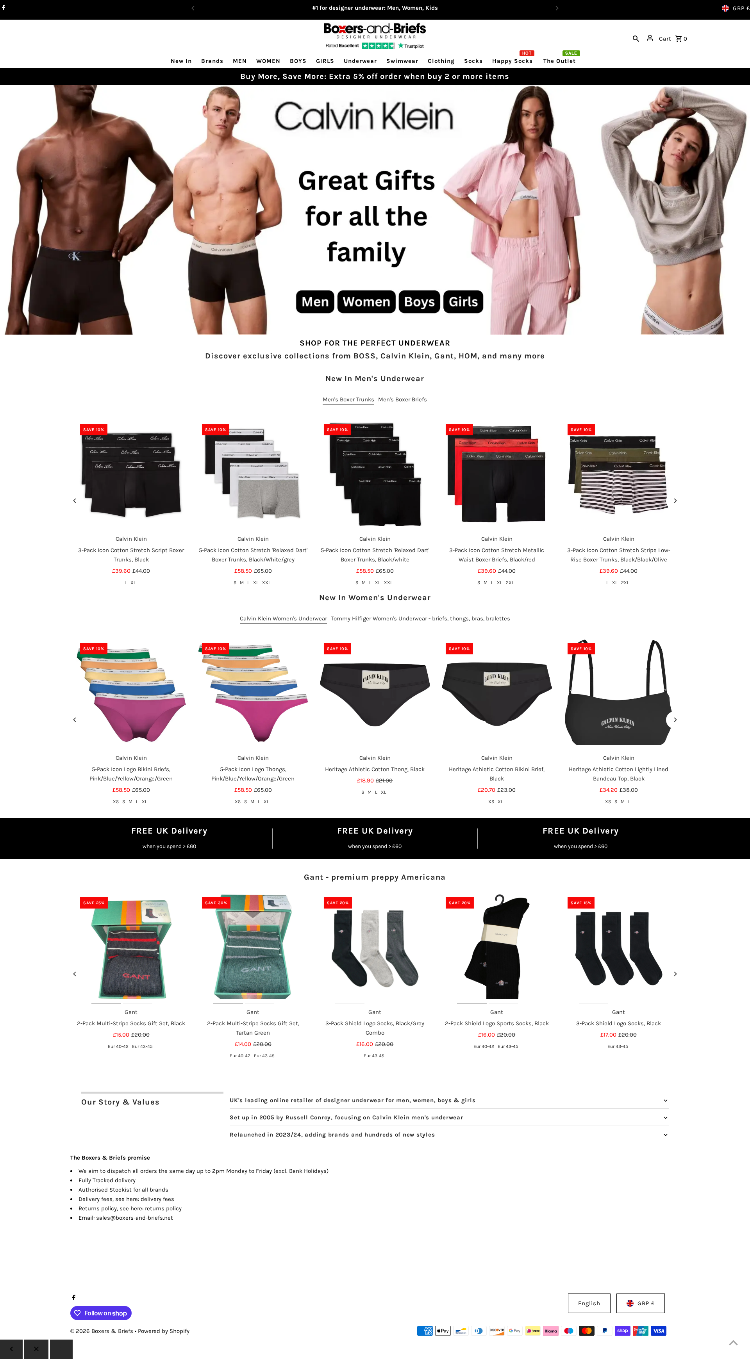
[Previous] (75, 501)
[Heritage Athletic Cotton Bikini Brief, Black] (497, 694)
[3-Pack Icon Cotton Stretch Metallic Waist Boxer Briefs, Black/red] (497, 475)
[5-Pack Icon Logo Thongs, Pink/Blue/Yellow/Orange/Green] (253, 694)
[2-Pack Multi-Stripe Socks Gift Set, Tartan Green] (253, 948)
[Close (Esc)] (36, 1349)
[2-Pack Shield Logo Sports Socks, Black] (497, 948)
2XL (510, 582)
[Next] (675, 501)
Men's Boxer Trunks (348, 399)
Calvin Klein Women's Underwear (283, 618)
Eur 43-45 (142, 1046)
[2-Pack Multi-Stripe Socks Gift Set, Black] (131, 948)
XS (116, 801)
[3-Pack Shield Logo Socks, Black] (619, 948)
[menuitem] (181, 60)
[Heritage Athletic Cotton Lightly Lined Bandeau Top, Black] (619, 694)
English (589, 1303)
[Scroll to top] (733, 1342)
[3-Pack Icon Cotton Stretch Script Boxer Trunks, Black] (131, 475)
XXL (266, 582)
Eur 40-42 (118, 1046)
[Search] (636, 38)
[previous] (11, 1349)
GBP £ (741, 8)
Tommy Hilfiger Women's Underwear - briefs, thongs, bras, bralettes (420, 618)
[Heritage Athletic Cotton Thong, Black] (375, 694)
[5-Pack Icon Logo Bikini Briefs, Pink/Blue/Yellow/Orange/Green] (131, 694)
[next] (61, 1349)
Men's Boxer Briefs (402, 399)
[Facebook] (2, 8)
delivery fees (157, 1199)
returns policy (163, 1208)
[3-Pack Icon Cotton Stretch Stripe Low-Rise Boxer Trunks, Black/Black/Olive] (619, 475)
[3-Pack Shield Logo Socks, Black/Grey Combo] (375, 948)
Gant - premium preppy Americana (375, 877)
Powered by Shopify (163, 1330)
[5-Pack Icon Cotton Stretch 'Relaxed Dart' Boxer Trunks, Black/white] (375, 475)
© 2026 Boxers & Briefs (102, 1330)
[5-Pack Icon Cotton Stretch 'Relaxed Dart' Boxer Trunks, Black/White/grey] (253, 475)
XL (133, 582)
